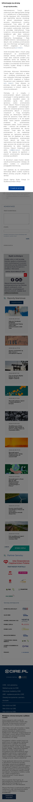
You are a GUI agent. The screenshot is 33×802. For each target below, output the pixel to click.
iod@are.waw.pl (15, 150)
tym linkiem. (19, 48)
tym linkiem (8, 83)
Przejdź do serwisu (16, 188)
